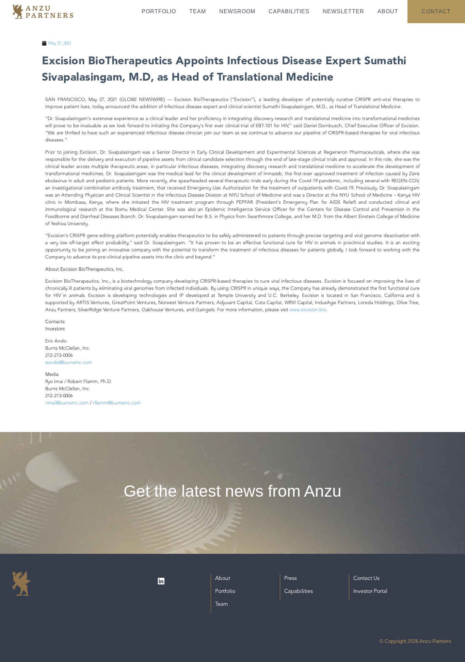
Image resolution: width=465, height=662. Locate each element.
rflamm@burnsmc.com (117, 403)
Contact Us (366, 578)
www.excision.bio (308, 309)
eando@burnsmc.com (68, 362)
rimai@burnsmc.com (67, 403)
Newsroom (237, 11)
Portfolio (159, 11)
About (388, 11)
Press (290, 578)
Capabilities (289, 11)
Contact (436, 11)
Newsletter (343, 11)
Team (197, 11)
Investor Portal (370, 591)
